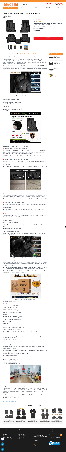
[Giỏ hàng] (61, 5)
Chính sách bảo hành (22, 437)
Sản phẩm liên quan (33, 405)
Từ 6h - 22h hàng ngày (51, 3)
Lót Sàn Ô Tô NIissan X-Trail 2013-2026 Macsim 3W (13, 421)
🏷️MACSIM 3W (9, 420)
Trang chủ (24, 7)
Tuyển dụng (5, 435)
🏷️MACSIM (45, 420)
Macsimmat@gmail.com (38, 445)
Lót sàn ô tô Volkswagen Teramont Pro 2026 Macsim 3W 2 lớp (50, 421)
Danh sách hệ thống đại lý (7, 438)
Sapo (42, 450)
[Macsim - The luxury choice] (10, 4)
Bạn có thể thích (53, 53)
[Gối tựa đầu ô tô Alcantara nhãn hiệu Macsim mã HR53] (51, 58)
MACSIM (55, 56)
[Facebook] (34, 447)
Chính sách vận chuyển (22, 432)
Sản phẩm (36, 7)
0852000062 (59, 3)
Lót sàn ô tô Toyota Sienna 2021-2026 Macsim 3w (36, 421)
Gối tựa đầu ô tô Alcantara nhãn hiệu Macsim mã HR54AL (57, 63)
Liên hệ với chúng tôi (7, 437)
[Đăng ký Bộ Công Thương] (54, 443)
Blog (58, 7)
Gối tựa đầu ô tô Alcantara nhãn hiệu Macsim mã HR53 (57, 57)
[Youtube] (36, 447)
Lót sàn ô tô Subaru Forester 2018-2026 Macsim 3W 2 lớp (26, 421)
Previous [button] (3, 417)
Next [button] (63, 417)
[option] (17, 31)
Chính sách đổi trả (21, 435)
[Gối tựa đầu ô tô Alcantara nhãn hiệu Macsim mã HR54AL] (51, 63)
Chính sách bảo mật (21, 438)
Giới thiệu (48, 7)
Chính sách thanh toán (22, 434)
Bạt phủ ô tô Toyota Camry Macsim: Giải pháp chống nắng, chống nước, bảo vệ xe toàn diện (58, 68)
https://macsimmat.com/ (12, 396)
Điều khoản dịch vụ (21, 440)
